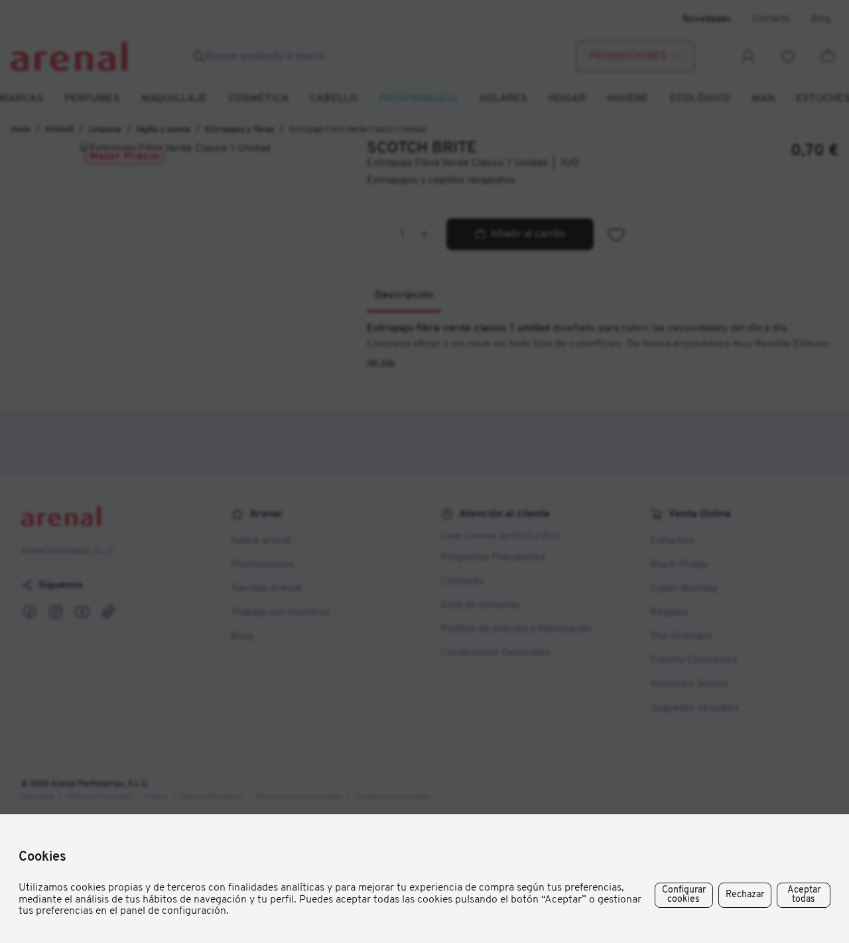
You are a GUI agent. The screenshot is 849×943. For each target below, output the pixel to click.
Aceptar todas (803, 895)
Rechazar (745, 895)
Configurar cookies (684, 895)
